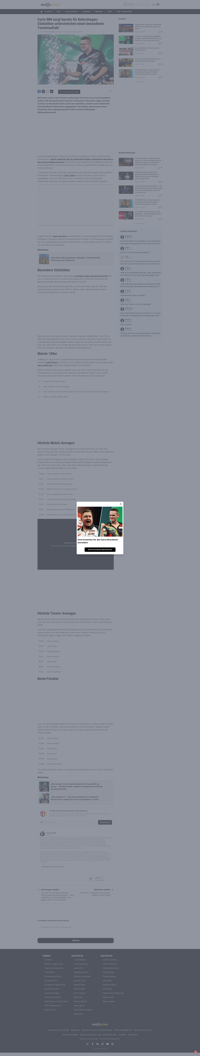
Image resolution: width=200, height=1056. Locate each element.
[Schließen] (121, 504)
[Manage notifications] (195, 1052)
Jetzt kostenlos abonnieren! (100, 550)
